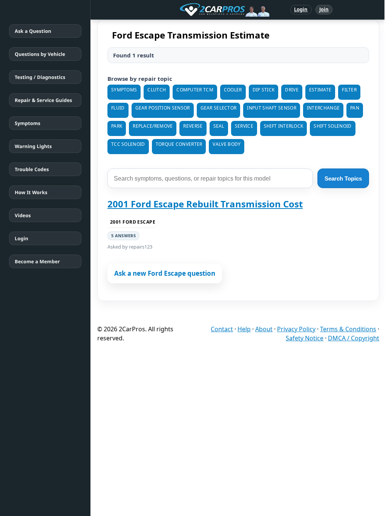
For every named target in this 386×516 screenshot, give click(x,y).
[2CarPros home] (185, 10)
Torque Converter (179, 144)
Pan (354, 108)
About (264, 329)
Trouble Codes (32, 169)
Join (324, 9)
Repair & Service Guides (43, 100)
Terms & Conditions (348, 329)
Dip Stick (264, 90)
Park (116, 126)
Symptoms (27, 123)
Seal (218, 126)
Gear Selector (219, 108)
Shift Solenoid (332, 126)
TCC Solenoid (128, 144)
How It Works (31, 192)
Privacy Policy (296, 329)
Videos (23, 215)
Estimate (320, 90)
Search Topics (343, 178)
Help (244, 329)
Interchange (323, 108)
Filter (349, 90)
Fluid (118, 108)
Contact (222, 329)
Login (301, 9)
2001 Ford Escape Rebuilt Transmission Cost (205, 204)
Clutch (156, 90)
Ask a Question (33, 31)
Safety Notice (304, 338)
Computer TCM (194, 90)
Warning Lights (33, 146)
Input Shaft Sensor (271, 108)
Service (244, 126)
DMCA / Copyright (353, 338)
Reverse (192, 126)
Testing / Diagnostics (40, 77)
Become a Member (37, 261)
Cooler (233, 90)
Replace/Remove (153, 126)
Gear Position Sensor (162, 108)
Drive (292, 90)
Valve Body (226, 144)
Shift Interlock (283, 126)
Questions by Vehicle (40, 54)
